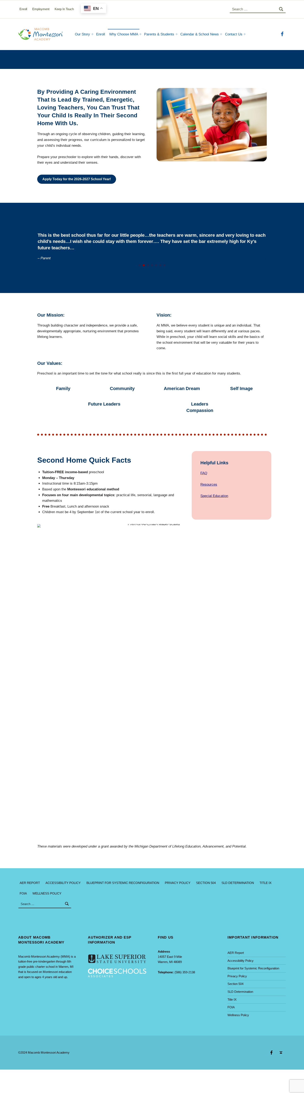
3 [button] (148, 265)
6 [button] (160, 265)
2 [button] (144, 265)
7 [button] (164, 265)
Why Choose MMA (123, 34)
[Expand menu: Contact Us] (245, 34)
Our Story (82, 34)
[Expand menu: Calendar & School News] (221, 34)
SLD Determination (237, 883)
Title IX (266, 883)
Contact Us (233, 34)
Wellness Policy (46, 893)
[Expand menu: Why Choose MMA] (140, 34)
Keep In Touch (64, 9)
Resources (208, 484)
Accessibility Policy (63, 883)
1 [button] (140, 265)
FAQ (203, 473)
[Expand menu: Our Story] (92, 34)
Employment (40, 9)
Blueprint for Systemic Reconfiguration (122, 883)
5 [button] (156, 265)
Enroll (100, 34)
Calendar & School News (199, 34)
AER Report (30, 883)
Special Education (214, 496)
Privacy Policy (177, 883)
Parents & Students (159, 34)
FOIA (23, 893)
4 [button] (152, 265)
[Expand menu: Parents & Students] (177, 34)
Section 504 (206, 883)
